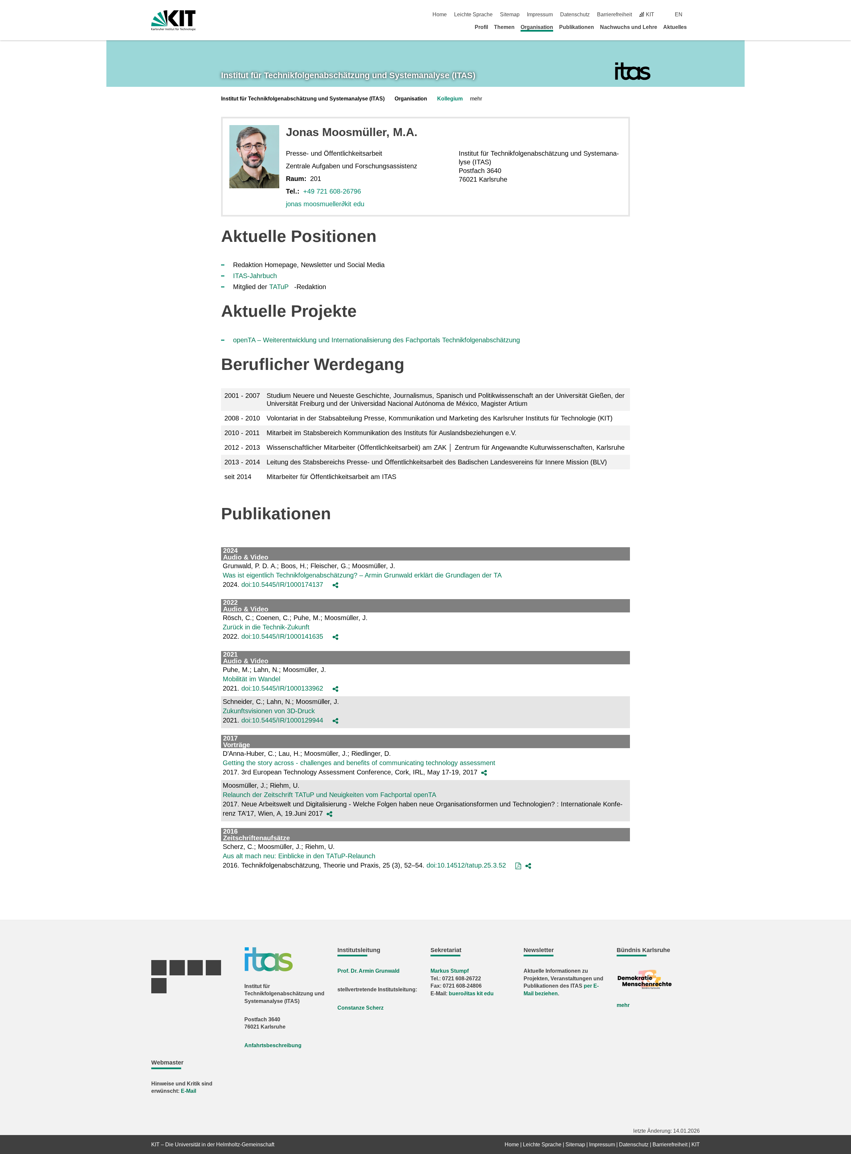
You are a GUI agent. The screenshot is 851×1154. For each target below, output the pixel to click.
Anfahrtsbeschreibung (273, 1045)
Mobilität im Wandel (251, 679)
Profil (481, 27)
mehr (623, 1005)
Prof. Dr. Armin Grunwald (368, 971)
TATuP (279, 286)
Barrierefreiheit (614, 14)
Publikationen (576, 27)
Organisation (537, 27)
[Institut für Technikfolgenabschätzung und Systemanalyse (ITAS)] (633, 71)
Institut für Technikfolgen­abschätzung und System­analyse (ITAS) (348, 75)
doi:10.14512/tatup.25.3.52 (466, 865)
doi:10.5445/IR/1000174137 (282, 584)
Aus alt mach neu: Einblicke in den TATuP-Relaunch (299, 856)
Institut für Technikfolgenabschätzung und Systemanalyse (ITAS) (303, 98)
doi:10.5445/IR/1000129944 (282, 720)
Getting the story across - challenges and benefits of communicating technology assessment (359, 762)
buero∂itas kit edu (471, 993)
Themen (504, 27)
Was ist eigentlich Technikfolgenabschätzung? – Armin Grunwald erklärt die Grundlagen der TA (362, 575)
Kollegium (450, 98)
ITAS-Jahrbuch (255, 275)
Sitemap (510, 14)
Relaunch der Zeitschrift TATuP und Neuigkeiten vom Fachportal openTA (329, 794)
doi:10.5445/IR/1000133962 (282, 688)
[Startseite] (697, 27)
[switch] (697, 14)
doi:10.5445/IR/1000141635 (282, 636)
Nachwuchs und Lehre (628, 27)
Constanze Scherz (360, 1008)
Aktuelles (675, 27)
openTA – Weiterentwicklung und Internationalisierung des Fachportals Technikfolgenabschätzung (376, 340)
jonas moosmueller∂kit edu (325, 204)
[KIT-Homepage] (173, 20)
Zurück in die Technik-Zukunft (266, 627)
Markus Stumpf (449, 971)
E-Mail (188, 1091)
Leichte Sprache (473, 14)
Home (439, 14)
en (678, 14)
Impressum (540, 14)
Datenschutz (575, 14)
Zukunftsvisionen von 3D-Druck (269, 711)
